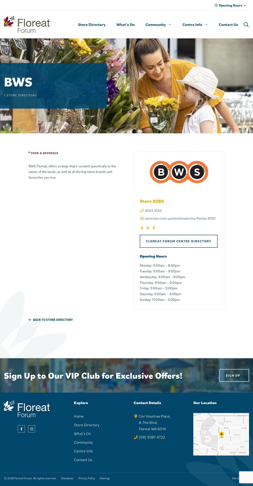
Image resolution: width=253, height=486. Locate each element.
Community (83, 442)
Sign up (233, 375)
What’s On (82, 433)
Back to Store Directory (52, 320)
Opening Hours (230, 5)
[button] (170, 24)
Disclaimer (67, 478)
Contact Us (83, 459)
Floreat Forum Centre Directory (178, 241)
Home (79, 416)
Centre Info (83, 451)
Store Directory (22, 95)
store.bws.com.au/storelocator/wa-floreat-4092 (180, 218)
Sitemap (105, 478)
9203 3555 (153, 210)
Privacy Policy (86, 478)
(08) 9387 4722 (152, 437)
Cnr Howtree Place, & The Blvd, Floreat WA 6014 (155, 422)
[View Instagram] (31, 428)
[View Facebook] (21, 428)
